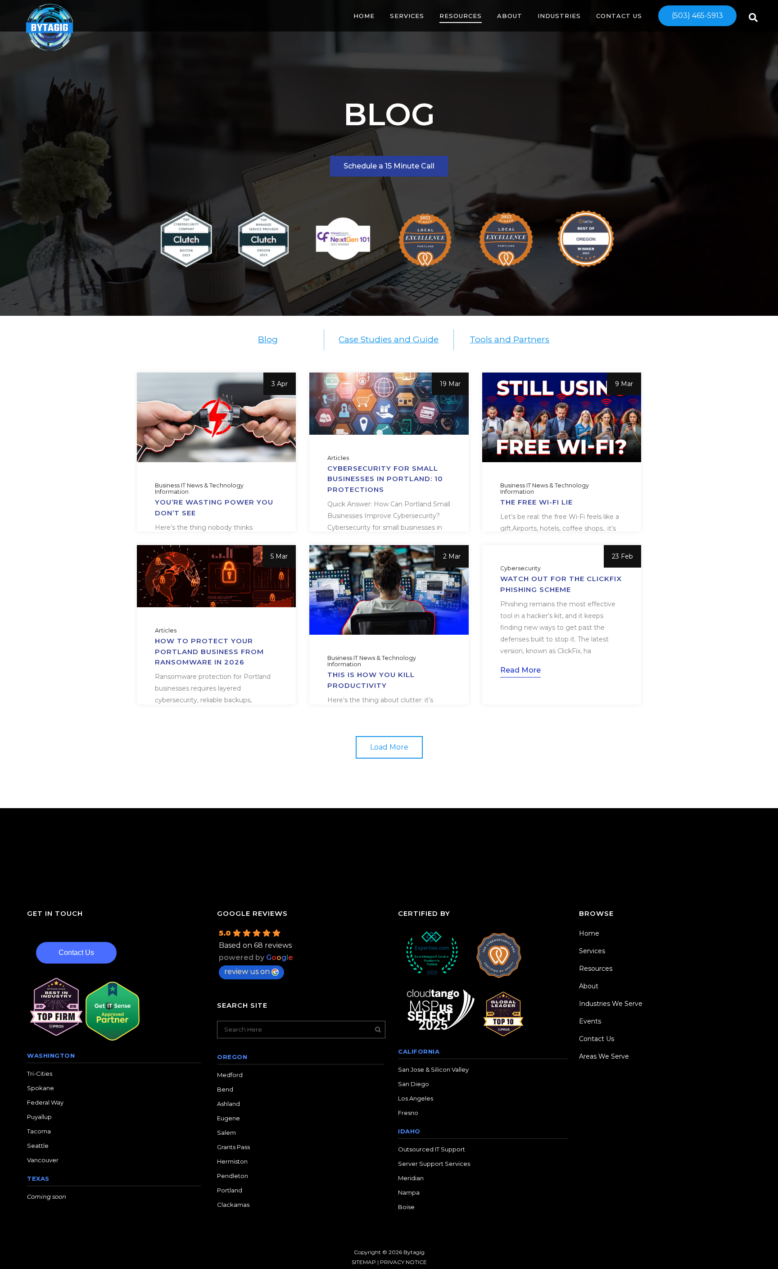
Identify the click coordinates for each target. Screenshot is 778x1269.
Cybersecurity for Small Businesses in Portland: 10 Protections (385, 479)
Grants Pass (233, 1147)
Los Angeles (415, 1098)
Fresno (408, 1112)
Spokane (40, 1088)
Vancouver (43, 1160)
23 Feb (622, 556)
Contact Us (76, 952)
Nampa (409, 1192)
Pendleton (232, 1175)
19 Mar (450, 384)
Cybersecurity (520, 568)
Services (592, 951)
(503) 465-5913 (697, 15)
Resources (595, 968)
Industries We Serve (610, 1004)
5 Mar (279, 556)
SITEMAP (364, 1262)
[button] (389, 747)
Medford (230, 1074)
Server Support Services (434, 1163)
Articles (338, 458)
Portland (229, 1190)
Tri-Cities (39, 1073)
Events (590, 1021)
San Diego (413, 1083)
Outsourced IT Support (431, 1149)
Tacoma (39, 1131)
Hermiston (232, 1161)
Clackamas (233, 1204)
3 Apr (279, 384)
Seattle (38, 1145)
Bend (225, 1089)
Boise (406, 1206)
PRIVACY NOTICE (403, 1262)
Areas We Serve (604, 1056)
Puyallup (39, 1116)
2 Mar (452, 556)
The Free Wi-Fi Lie (536, 502)
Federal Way (45, 1102)
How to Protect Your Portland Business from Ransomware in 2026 (209, 651)
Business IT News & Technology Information (199, 488)
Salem (226, 1132)
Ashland (228, 1103)
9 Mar (624, 384)
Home (589, 933)
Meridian (411, 1178)
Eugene (228, 1118)
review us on (247, 971)
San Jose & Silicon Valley (433, 1069)
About (588, 986)
